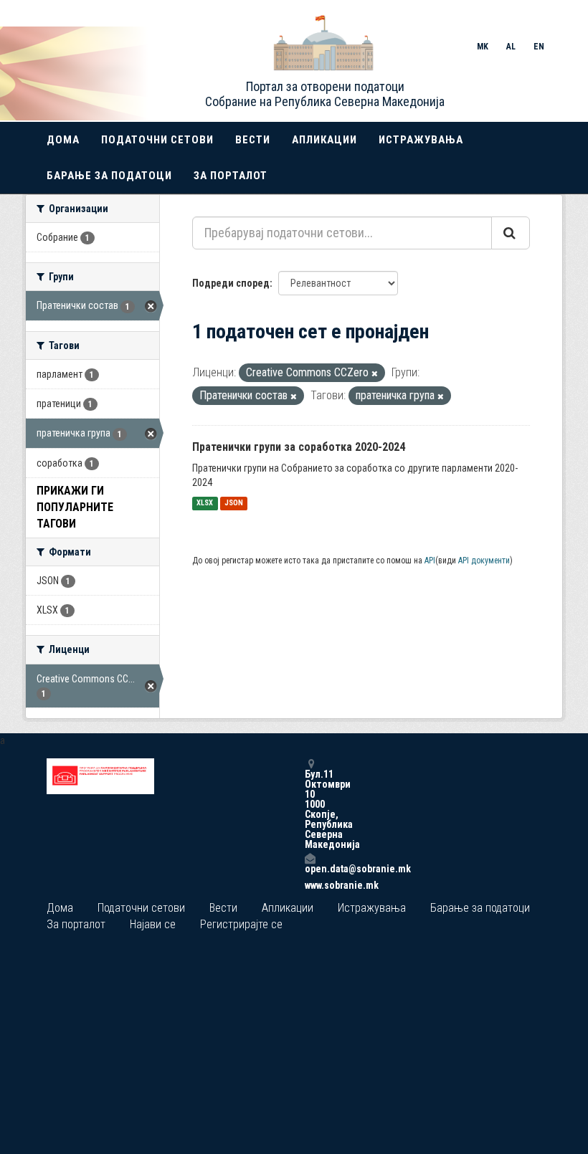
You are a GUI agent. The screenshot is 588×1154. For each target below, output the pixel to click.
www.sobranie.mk (310, 885)
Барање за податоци (109, 175)
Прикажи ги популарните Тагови (75, 507)
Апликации (324, 139)
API (430, 560)
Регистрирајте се (241, 924)
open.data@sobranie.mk (310, 868)
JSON (233, 503)
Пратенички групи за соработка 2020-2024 (298, 447)
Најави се (153, 924)
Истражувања (421, 139)
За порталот (230, 175)
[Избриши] (374, 373)
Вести (252, 139)
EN (539, 47)
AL (511, 47)
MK (482, 47)
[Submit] (510, 232)
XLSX (204, 503)
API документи (484, 560)
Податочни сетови (157, 139)
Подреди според (231, 283)
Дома (63, 139)
